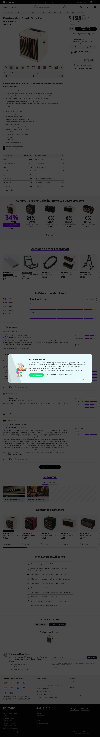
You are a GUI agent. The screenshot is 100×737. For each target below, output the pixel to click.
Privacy (85, 380)
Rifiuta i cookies (51, 375)
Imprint (79, 380)
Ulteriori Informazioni (65, 375)
